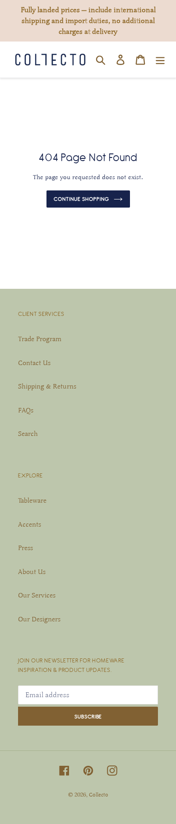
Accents (29, 524)
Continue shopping (81, 198)
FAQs (25, 410)
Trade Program (39, 339)
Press (25, 548)
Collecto (98, 795)
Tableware (32, 500)
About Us (32, 572)
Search (28, 434)
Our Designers (39, 619)
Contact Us (34, 363)
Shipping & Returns (47, 386)
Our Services (37, 595)
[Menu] (160, 59)
